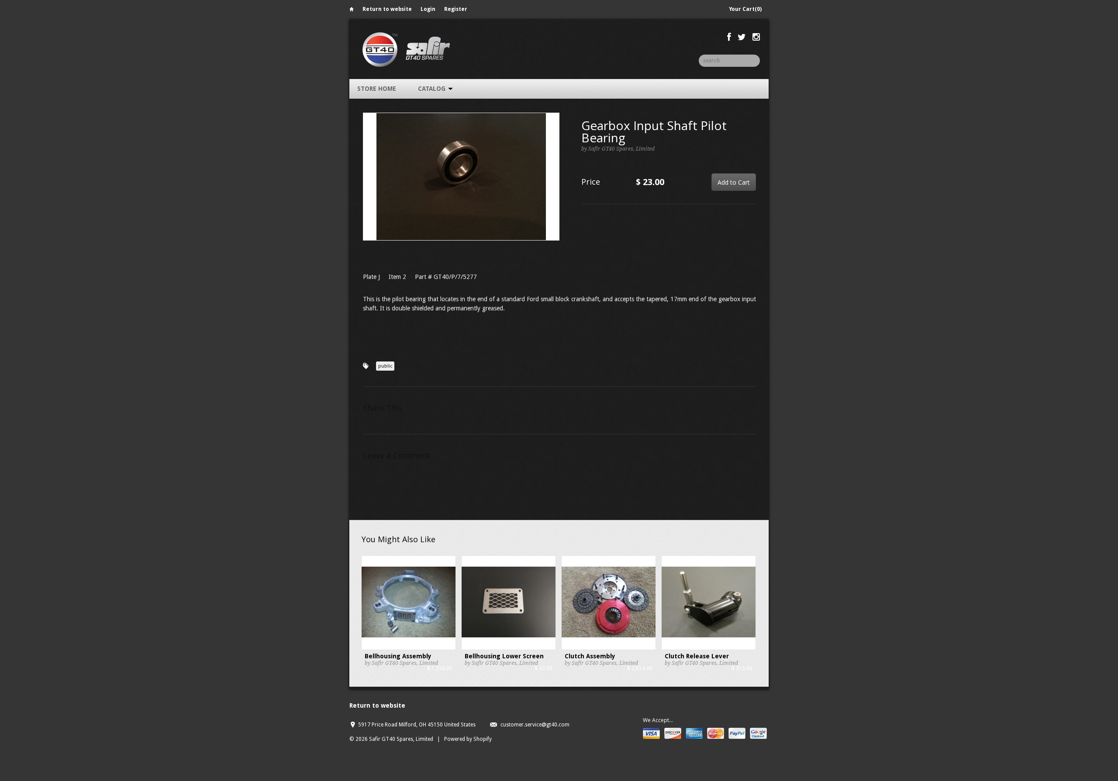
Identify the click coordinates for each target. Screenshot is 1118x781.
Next (553, 185)
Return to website (387, 9)
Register (455, 9)
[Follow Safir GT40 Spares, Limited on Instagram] (756, 37)
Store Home (376, 88)
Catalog (432, 88)
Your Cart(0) (745, 9)
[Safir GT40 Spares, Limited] (406, 49)
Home (351, 10)
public (385, 366)
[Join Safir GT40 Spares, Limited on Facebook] (729, 37)
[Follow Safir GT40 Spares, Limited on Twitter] (742, 37)
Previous (369, 185)
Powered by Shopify (468, 739)
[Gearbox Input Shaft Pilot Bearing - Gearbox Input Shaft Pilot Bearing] (461, 176)
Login (428, 9)
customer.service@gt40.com (534, 725)
